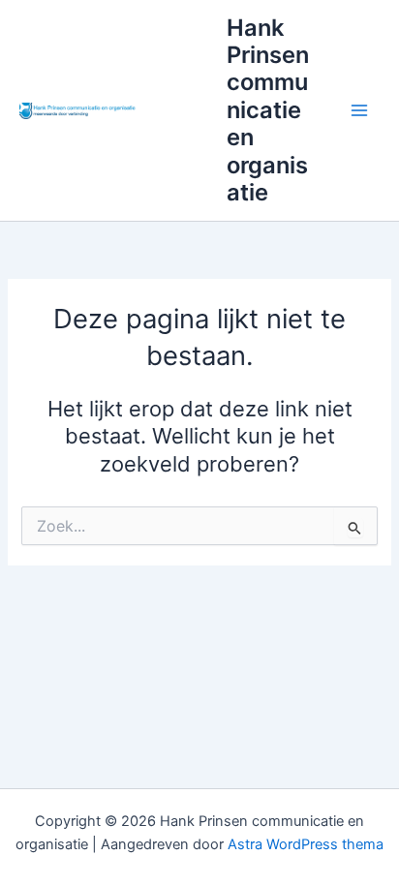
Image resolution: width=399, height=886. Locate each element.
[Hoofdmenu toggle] (359, 110)
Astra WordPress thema (306, 844)
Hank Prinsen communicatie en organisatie (268, 110)
